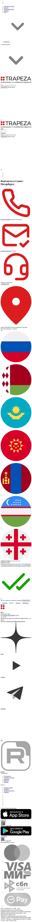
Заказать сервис (8, 787)
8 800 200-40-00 (9, 615)
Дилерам (6, 789)
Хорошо (28, 565)
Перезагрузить (26, 600)
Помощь (6, 11)
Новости (6, 780)
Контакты (6, 41)
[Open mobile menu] (1, 84)
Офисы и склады (5, 561)
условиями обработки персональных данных (13, 565)
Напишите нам (4, 284)
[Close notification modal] (1, 599)
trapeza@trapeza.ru (6, 251)
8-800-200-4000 (5, 219)
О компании (7, 776)
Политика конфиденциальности (16, 621)
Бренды (6, 8)
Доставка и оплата (9, 6)
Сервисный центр (9, 9)
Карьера (6, 782)
